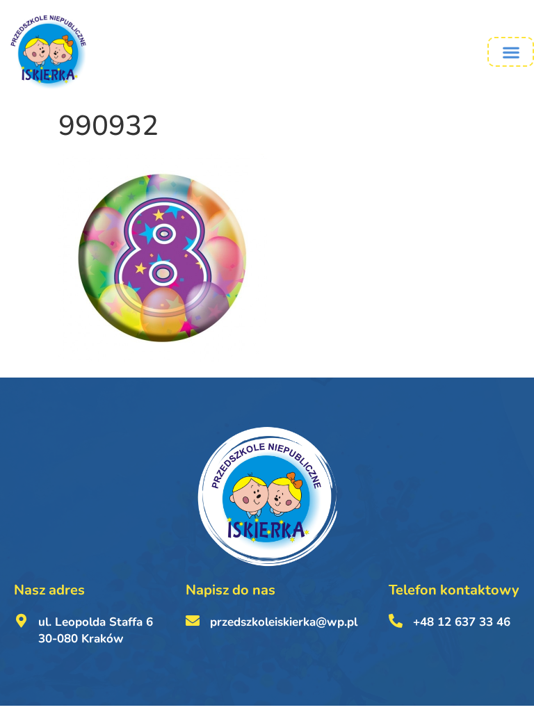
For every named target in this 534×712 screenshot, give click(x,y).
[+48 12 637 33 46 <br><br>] (396, 621)
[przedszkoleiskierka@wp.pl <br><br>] (193, 621)
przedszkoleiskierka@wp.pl (283, 622)
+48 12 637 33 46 (461, 622)
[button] (510, 51)
